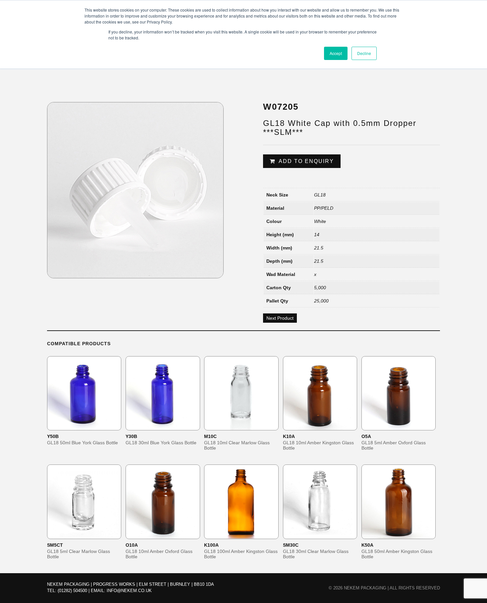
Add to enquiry (306, 161)
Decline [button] (364, 53)
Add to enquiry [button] (88, 424)
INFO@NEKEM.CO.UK (129, 590)
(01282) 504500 (72, 590)
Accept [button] (336, 53)
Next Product (280, 318)
